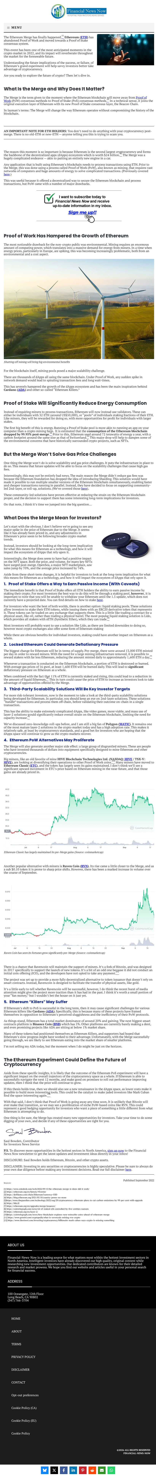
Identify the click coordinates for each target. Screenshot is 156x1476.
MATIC (124, 724)
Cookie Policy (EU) (23, 1421)
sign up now (115, 1150)
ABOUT (16, 1331)
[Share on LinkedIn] (73, 1470)
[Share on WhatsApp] (111, 1470)
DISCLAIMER (20, 1369)
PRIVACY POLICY (23, 1357)
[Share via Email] (102, 1470)
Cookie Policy (20, 1433)
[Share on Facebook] (64, 1470)
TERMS (16, 1344)
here (7, 174)
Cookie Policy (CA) (24, 1408)
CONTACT (18, 1382)
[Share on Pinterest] (83, 1470)
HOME (15, 1318)
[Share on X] (54, 1470)
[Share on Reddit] (92, 1470)
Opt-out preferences (25, 1395)
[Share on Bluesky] (45, 1470)
